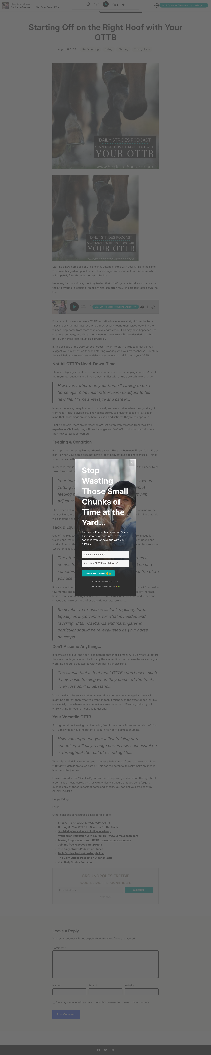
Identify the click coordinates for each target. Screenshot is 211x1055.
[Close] (131, 463)
